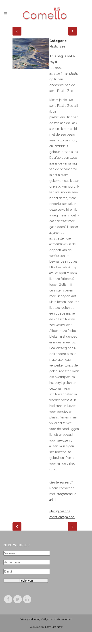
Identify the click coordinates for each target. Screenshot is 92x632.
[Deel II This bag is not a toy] (31, 72)
